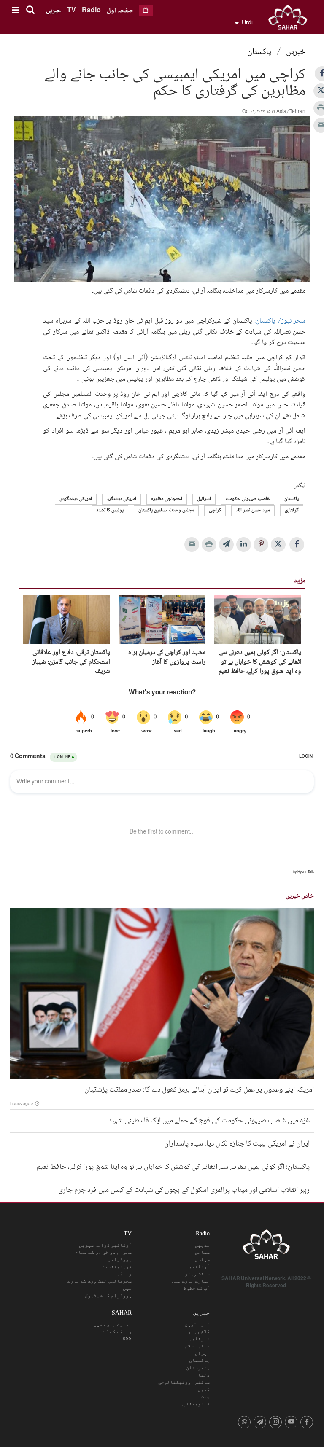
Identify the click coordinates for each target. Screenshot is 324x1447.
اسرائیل (204, 499)
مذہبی (202, 1245)
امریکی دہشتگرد (121, 499)
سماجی (202, 1252)
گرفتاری (292, 510)
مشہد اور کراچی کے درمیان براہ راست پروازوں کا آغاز (166, 657)
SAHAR (290, 19)
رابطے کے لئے (116, 1331)
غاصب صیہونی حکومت (248, 499)
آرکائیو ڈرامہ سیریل (105, 1245)
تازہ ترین (197, 1324)
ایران (202, 1353)
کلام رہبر (199, 1331)
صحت (205, 1396)
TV (71, 10)
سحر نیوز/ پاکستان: (279, 321)
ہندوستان (198, 1368)
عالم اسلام (197, 1346)
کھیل (204, 1389)
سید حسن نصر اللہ (253, 510)
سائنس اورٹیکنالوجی (184, 1382)
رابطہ (124, 1274)
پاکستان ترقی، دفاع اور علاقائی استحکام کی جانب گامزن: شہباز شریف (71, 662)
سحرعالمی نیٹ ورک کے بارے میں (100, 1284)
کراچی (215, 510)
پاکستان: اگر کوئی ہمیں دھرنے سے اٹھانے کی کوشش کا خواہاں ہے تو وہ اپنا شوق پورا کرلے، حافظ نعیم (260, 662)
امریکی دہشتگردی (75, 499)
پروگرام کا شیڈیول (108, 1296)
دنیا (204, 1375)
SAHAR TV (266, 1247)
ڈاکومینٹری (195, 1404)
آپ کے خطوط (197, 1288)
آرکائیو (199, 1266)
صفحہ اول (120, 10)
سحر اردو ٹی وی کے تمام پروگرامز (103, 1255)
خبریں (53, 10)
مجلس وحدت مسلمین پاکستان (166, 510)
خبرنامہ (199, 1339)
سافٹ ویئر (197, 1274)
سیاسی (202, 1259)
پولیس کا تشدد (110, 510)
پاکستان (259, 52)
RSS (127, 1339)
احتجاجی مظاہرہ (166, 499)
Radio (91, 10)
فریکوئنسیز (117, 1266)
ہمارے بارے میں (191, 1281)
